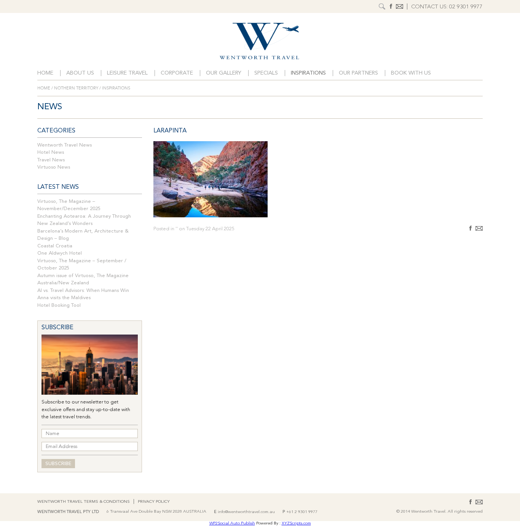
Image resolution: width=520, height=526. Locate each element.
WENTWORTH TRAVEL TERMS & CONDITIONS (83, 502)
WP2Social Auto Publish (232, 523)
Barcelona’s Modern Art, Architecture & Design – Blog (83, 235)
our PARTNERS (358, 73)
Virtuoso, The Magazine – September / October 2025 (81, 264)
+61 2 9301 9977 (301, 512)
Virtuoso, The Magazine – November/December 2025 (68, 205)
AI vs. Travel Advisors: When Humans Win (83, 290)
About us (80, 73)
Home (45, 73)
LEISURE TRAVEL (127, 73)
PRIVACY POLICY (154, 502)
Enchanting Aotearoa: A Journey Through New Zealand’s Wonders (84, 220)
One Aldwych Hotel (59, 253)
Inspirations (308, 73)
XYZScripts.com (296, 523)
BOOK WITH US (411, 73)
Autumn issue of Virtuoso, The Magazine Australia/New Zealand (83, 279)
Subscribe (58, 463)
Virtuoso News (53, 167)
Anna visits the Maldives (64, 297)
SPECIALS (266, 73)
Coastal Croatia (54, 246)
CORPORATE (177, 73)
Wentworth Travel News (64, 145)
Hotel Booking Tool (59, 305)
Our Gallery (223, 73)
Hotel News (50, 152)
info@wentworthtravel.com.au (246, 512)
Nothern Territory (76, 88)
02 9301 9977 (466, 7)
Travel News (51, 160)
